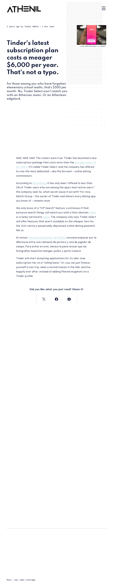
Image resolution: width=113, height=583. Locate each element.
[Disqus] (56, 432)
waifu (92, 212)
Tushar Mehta (31, 26)
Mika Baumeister (91, 46)
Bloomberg (39, 183)
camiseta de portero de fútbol (46, 237)
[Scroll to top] (106, 578)
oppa (46, 216)
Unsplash (102, 46)
